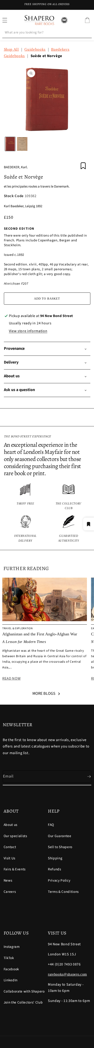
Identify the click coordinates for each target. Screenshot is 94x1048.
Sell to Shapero (60, 846)
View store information (28, 331)
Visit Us (9, 858)
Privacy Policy (59, 880)
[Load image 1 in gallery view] (10, 144)
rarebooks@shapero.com (67, 974)
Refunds (54, 869)
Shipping (55, 858)
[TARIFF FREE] (25, 497)
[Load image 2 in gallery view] (22, 144)
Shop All (11, 49)
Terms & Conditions (63, 891)
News (8, 880)
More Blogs (43, 693)
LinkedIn (11, 980)
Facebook (11, 969)
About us (10, 824)
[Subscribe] (85, 777)
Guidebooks (35, 49)
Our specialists (15, 835)
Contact (10, 846)
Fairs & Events (15, 869)
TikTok (9, 957)
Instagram (12, 946)
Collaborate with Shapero (24, 991)
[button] (87, 20)
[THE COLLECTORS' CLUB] (68, 497)
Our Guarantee (59, 835)
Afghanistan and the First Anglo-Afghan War (39, 634)
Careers (10, 891)
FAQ (51, 824)
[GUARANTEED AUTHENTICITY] (68, 529)
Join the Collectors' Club (23, 1002)
